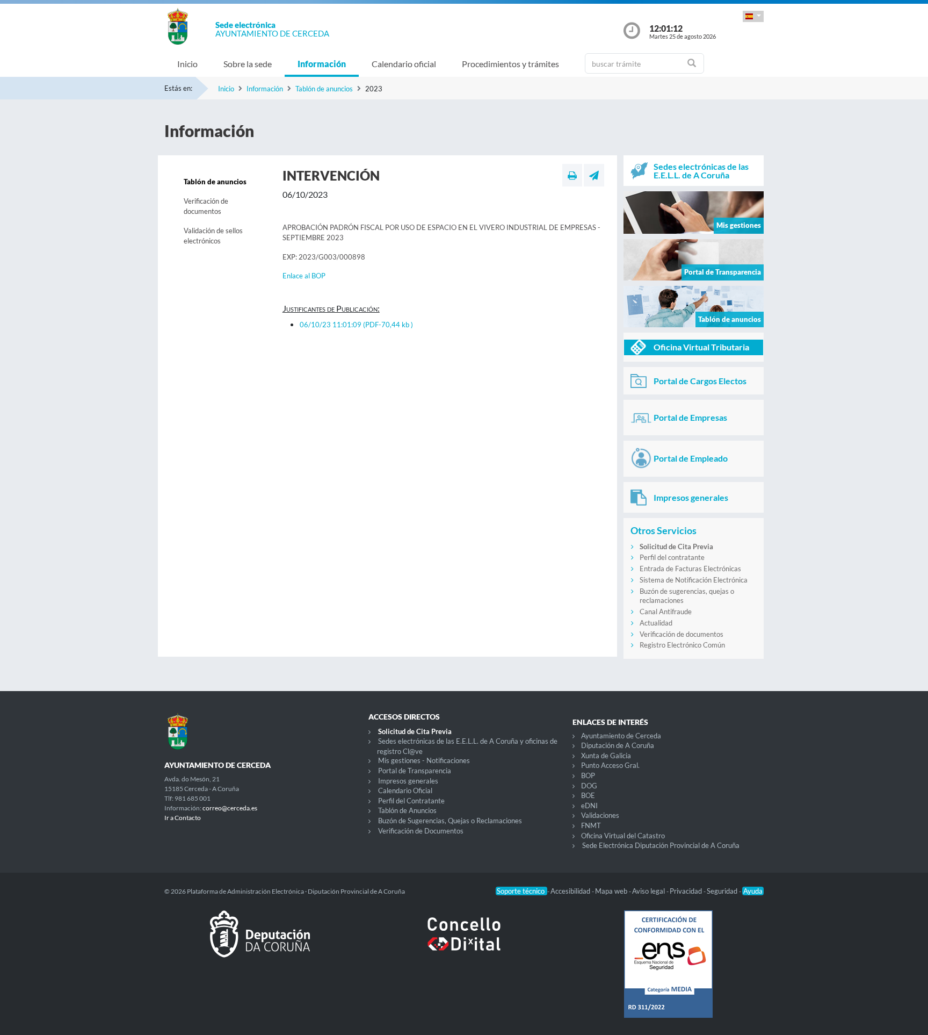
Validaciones (600, 815)
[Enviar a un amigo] (594, 175)
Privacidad (687, 891)
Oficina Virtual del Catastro (623, 835)
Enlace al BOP (303, 275)
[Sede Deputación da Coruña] (260, 942)
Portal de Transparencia (414, 770)
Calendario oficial (404, 64)
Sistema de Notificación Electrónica (694, 580)
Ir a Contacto (182, 818)
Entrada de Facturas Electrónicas (690, 568)
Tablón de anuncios (324, 88)
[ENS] (668, 972)
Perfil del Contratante (411, 800)
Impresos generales (408, 781)
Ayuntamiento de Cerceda (621, 735)
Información (322, 64)
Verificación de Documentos (420, 830)
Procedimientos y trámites (510, 64)
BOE (588, 795)
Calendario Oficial (405, 790)
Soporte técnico (521, 891)
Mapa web (612, 891)
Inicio (187, 64)
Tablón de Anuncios (407, 810)
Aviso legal (649, 891)
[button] (753, 16)
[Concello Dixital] (464, 942)
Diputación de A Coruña (617, 745)
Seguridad (723, 891)
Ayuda (753, 891)
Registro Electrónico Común (682, 645)
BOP (588, 775)
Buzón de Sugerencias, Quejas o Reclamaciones (450, 820)
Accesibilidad (571, 891)
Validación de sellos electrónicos (213, 236)
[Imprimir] (572, 175)
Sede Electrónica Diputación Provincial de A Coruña (661, 845)
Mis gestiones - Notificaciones (424, 760)
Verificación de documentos (206, 206)
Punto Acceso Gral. (610, 765)
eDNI (589, 805)
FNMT (591, 825)
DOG (589, 785)
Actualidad (656, 623)
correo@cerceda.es (229, 808)
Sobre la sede (247, 64)
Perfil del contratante (672, 557)
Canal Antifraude (666, 611)
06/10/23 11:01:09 (356, 324)
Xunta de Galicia (606, 755)
